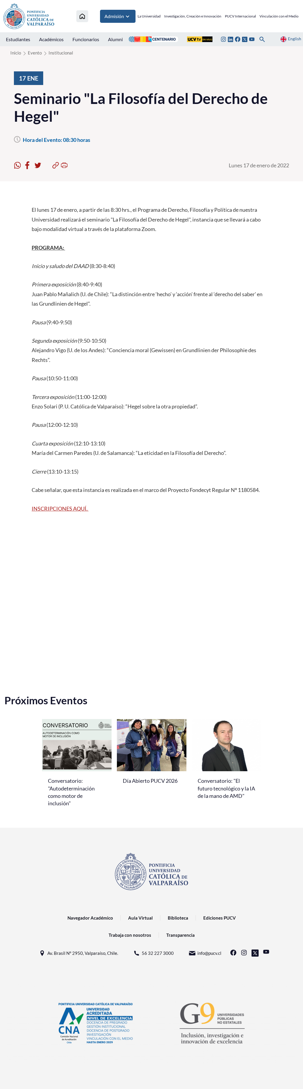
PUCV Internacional (240, 16)
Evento (35, 52)
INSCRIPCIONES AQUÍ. (60, 508)
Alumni (115, 39)
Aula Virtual (140, 917)
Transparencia (180, 935)
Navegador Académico (90, 917)
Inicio (15, 52)
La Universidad (149, 16)
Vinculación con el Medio (279, 16)
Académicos (51, 39)
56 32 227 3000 (158, 953)
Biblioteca (178, 917)
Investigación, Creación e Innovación (192, 16)
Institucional (61, 52)
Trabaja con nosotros (130, 935)
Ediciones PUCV (219, 917)
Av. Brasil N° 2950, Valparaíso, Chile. (82, 953)
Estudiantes (18, 39)
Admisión (114, 16)
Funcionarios (85, 39)
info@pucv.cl (209, 953)
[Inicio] (82, 16)
